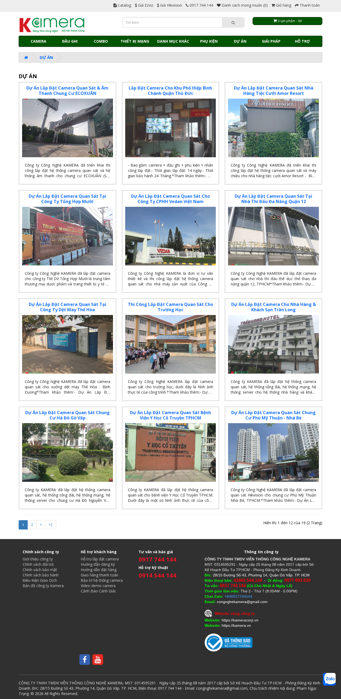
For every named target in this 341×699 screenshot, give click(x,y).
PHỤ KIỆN (209, 41)
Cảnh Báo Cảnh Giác (98, 590)
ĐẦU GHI (70, 41)
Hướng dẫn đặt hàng (98, 569)
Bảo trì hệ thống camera (102, 580)
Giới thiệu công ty (38, 558)
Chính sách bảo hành (41, 574)
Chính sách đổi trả (38, 564)
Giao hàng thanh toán (99, 574)
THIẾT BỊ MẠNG (134, 41)
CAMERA (38, 41)
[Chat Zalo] (329, 679)
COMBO (101, 41)
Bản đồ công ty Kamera (43, 585)
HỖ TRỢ (302, 41)
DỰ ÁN (240, 41)
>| (50, 524)
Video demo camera (98, 585)
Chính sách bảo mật (40, 569)
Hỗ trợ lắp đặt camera (100, 558)
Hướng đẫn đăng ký (98, 564)
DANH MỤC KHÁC (173, 41)
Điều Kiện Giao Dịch (40, 580)
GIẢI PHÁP (271, 41)
